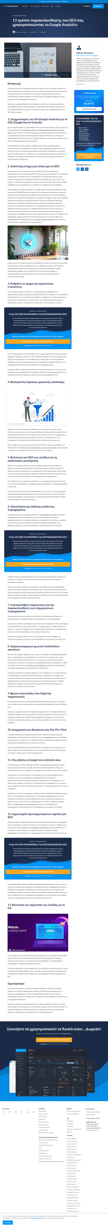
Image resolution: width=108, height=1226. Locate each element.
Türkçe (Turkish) (71, 1165)
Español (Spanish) (72, 1144)
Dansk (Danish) (71, 1176)
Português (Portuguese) (74, 1160)
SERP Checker (43, 1116)
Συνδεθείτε (86, 6)
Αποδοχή (8, 1222)
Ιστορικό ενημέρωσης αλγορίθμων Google (51, 1161)
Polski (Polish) (71, 1157)
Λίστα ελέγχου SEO (44, 1127)
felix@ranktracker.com (92, 1130)
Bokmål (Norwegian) (73, 1211)
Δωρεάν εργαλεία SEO (45, 1156)
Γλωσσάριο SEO (43, 1150)
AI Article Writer (43, 1130)
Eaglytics (82, 84)
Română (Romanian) (73, 1197)
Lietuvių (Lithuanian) (73, 1192)
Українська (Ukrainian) (73, 1205)
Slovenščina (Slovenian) (73, 1203)
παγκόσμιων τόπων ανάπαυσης (26, 804)
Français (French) (72, 1146)
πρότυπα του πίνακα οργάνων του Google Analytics (39, 448)
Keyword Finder (43, 1114)
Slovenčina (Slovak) (72, 1200)
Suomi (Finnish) (71, 1184)
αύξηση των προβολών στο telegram (35, 828)
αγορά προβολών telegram (45, 219)
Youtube (9, 1112)
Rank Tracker (42, 1111)
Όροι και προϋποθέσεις (74, 1111)
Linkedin (27, 1112)
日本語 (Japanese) (72, 1152)
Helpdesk (69, 1132)
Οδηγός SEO (42, 1153)
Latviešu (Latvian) (72, 1195)
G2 (33, 1112)
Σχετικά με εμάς (90, 1114)
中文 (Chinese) (71, 1168)
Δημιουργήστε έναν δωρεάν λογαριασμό (38, 341)
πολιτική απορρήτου (36, 1218)
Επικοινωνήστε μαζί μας (93, 1112)
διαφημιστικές (49, 737)
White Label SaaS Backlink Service (48, 1140)
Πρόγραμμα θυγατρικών (46, 1145)
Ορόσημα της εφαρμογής (74, 1129)
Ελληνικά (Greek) (72, 1179)
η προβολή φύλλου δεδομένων (36, 665)
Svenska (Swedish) (72, 1162)
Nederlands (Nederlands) (74, 1154)
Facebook (3, 1112)
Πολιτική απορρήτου (73, 1114)
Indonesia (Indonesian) (73, 1189)
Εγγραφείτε (98, 6)
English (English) (71, 1138)
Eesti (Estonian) (71, 1181)
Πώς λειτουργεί (35, 6)
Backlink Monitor (44, 1124)
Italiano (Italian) (71, 1149)
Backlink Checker (44, 1122)
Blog (52, 6)
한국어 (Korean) (71, 1208)
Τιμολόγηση (45, 6)
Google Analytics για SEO (48, 515)
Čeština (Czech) (71, 1173)
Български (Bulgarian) (73, 1171)
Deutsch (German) (72, 1141)
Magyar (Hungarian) (72, 1187)
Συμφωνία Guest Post (45, 1158)
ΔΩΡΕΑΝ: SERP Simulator (46, 1133)
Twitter (21, 1112)
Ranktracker (11, 6)
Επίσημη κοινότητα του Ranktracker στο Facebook (15, 1112)
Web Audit (42, 1119)
